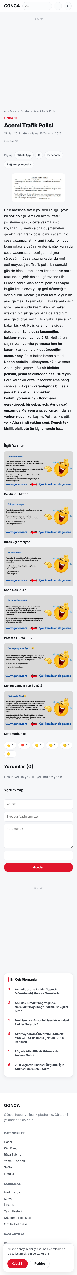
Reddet (39, 1263)
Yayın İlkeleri (13, 1211)
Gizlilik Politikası (15, 1224)
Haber (8, 1142)
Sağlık (8, 1167)
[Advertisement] (38, 60)
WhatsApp (24, 155)
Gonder (38, 867)
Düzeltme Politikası (17, 1218)
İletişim (9, 1205)
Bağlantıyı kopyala (19, 164)
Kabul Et (17, 1263)
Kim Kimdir (12, 1148)
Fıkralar (24, 111)
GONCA (12, 5)
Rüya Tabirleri (13, 1154)
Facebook (53, 155)
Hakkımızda (12, 1192)
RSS (7, 1243)
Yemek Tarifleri (14, 1161)
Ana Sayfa (10, 111)
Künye (8, 1199)
